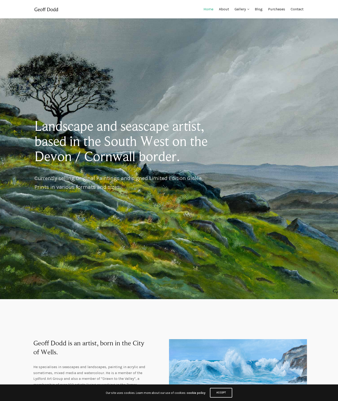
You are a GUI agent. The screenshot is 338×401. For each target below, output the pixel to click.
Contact (297, 9)
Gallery (240, 9)
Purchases (276, 9)
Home (208, 9)
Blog (259, 9)
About (224, 9)
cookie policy (196, 393)
